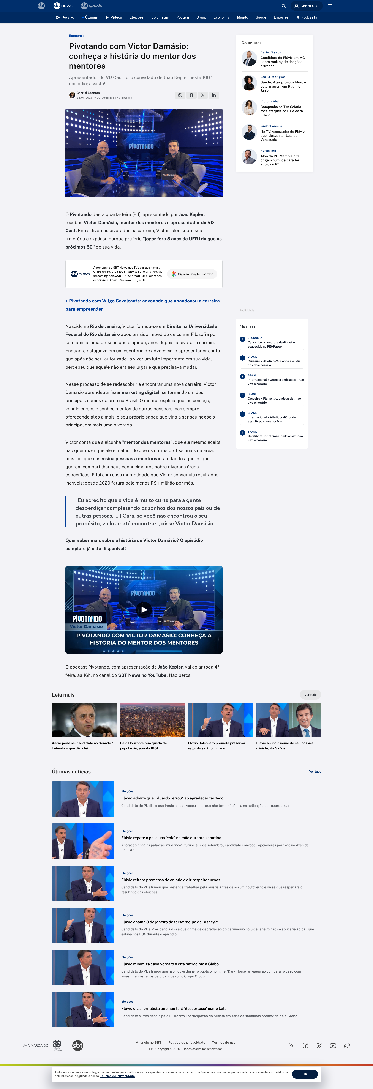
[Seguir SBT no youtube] (333, 1045)
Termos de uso (223, 1042)
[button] (84, 733)
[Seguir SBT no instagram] (291, 1045)
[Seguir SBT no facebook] (305, 1045)
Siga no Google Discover (195, 274)
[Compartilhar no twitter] (203, 95)
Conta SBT (309, 6)
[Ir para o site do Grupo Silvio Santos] (45, 1045)
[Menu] (330, 6)
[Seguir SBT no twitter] (319, 1045)
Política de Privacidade (117, 1076)
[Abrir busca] (283, 6)
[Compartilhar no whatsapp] (180, 95)
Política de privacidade (186, 1042)
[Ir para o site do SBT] (77, 1045)
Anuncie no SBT (148, 1042)
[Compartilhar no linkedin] (214, 95)
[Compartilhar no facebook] (191, 95)
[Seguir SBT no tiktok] (346, 1045)
